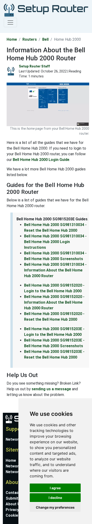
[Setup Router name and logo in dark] (45, 10)
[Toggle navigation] (10, 22)
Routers (29, 39)
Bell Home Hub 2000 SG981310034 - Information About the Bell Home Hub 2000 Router (55, 270)
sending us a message (51, 389)
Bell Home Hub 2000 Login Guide (41, 159)
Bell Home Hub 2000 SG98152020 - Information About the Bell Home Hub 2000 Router (54, 302)
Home (12, 39)
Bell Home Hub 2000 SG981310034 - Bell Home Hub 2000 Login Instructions (55, 242)
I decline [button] (55, 498)
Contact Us (16, 492)
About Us (14, 504)
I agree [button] (55, 488)
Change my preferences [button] (55, 507)
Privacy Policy (18, 509)
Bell (45, 39)
